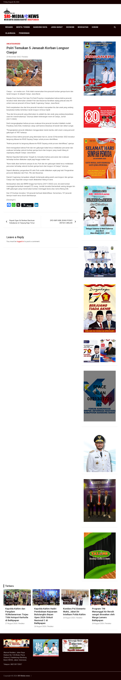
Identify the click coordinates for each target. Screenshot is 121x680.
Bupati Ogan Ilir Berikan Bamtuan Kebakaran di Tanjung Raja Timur (22, 221)
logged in (20, 241)
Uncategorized (13, 44)
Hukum (95, 27)
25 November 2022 (13, 57)
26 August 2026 (40, 626)
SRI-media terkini (13, 603)
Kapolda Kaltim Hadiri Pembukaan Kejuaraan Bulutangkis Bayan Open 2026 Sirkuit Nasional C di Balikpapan (45, 616)
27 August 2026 (11, 623)
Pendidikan (24, 33)
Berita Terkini (23, 27)
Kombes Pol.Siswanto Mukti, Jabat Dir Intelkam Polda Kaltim (74, 611)
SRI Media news (24, 676)
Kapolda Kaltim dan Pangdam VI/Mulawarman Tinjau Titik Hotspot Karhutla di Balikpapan (16, 614)
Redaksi (9, 27)
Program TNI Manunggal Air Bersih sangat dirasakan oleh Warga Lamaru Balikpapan (103, 614)
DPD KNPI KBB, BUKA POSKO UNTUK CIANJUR (61, 221)
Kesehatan (83, 27)
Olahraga (10, 33)
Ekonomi (70, 27)
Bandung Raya (40, 27)
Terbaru (9, 586)
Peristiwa (10, 600)
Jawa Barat (57, 27)
